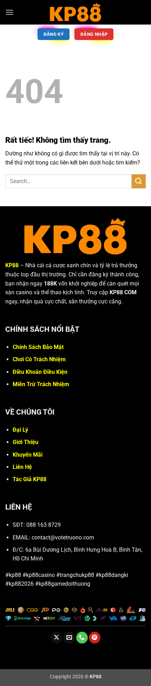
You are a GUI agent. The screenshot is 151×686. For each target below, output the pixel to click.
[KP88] (75, 12)
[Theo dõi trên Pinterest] (94, 638)
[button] (9, 12)
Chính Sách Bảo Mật (38, 347)
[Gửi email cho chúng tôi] (69, 638)
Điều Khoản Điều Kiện (40, 372)
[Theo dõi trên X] (56, 638)
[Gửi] (139, 181)
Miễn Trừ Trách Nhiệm (41, 384)
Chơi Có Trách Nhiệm (39, 359)
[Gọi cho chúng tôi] (82, 638)
